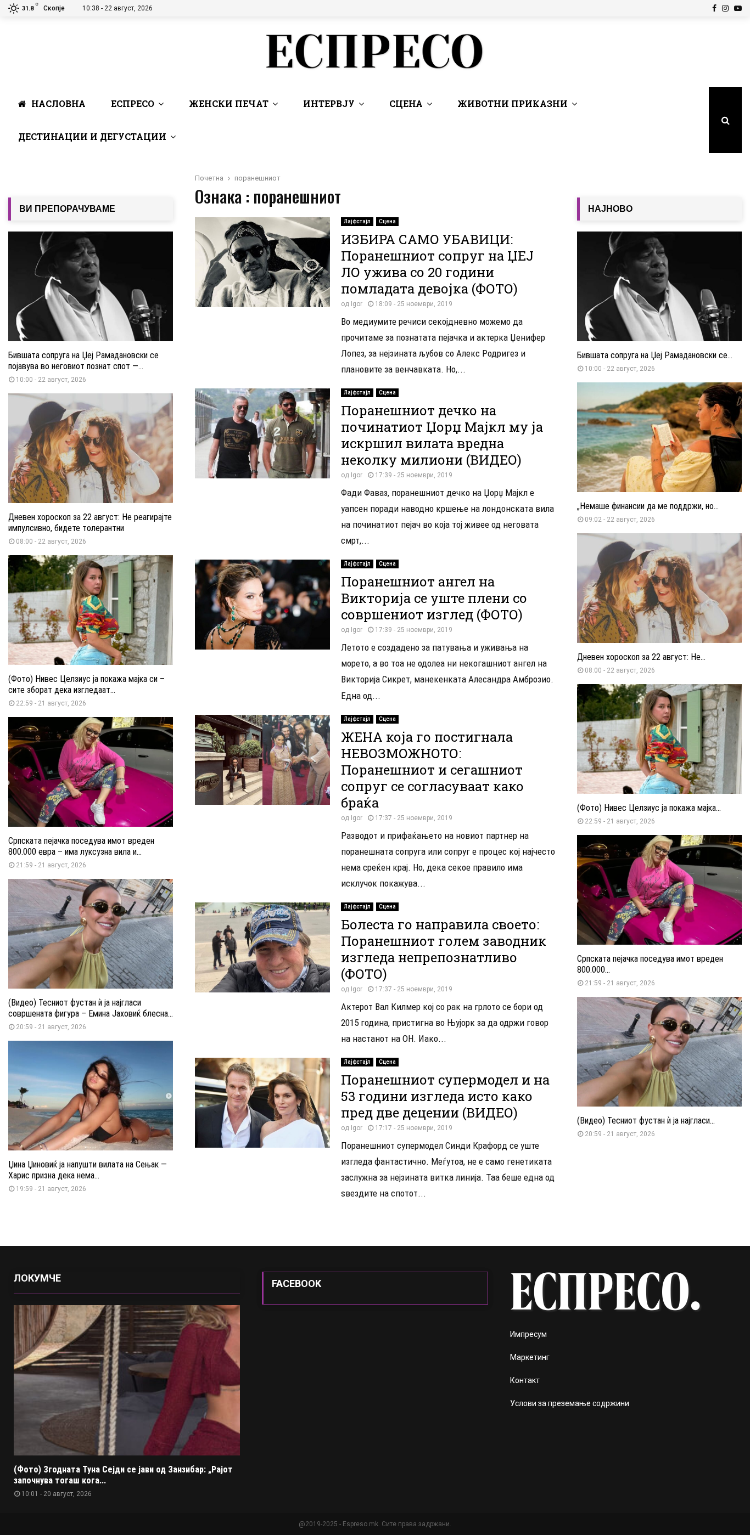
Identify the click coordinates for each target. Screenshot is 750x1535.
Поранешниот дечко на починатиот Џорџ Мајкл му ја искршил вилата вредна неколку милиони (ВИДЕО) (442, 435)
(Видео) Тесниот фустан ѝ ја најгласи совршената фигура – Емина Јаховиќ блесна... (90, 1008)
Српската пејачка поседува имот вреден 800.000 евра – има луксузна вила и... (81, 846)
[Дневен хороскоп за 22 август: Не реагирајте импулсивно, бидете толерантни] (90, 448)
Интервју (329, 103)
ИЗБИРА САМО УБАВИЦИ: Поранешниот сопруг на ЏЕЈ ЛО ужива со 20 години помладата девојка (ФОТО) (437, 263)
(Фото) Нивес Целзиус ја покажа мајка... (649, 808)
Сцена (406, 103)
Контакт (525, 1380)
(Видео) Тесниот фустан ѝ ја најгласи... (646, 1120)
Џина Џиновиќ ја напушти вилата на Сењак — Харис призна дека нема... (87, 1170)
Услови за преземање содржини (569, 1403)
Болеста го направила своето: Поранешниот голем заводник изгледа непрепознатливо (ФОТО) (443, 949)
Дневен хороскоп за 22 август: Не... (641, 657)
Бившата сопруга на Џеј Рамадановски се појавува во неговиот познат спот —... (83, 360)
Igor (356, 304)
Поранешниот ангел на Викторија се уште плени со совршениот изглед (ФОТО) (434, 598)
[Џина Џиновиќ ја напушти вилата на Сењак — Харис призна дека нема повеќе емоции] (90, 1095)
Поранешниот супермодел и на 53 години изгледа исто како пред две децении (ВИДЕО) (445, 1096)
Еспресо (132, 103)
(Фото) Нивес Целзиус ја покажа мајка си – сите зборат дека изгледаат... (86, 684)
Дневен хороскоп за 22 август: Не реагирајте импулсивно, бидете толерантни (90, 522)
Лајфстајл (357, 221)
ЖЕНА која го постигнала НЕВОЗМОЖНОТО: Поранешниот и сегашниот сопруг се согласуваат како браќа (432, 769)
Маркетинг (530, 1357)
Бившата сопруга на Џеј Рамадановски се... (654, 355)
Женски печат (228, 103)
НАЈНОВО (610, 209)
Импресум (528, 1334)
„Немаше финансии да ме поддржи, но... (648, 506)
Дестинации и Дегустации (92, 136)
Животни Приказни (512, 103)
